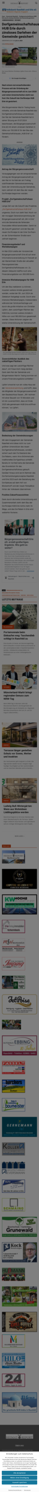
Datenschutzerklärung (15, 1490)
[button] (19, 1473)
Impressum (27, 1490)
